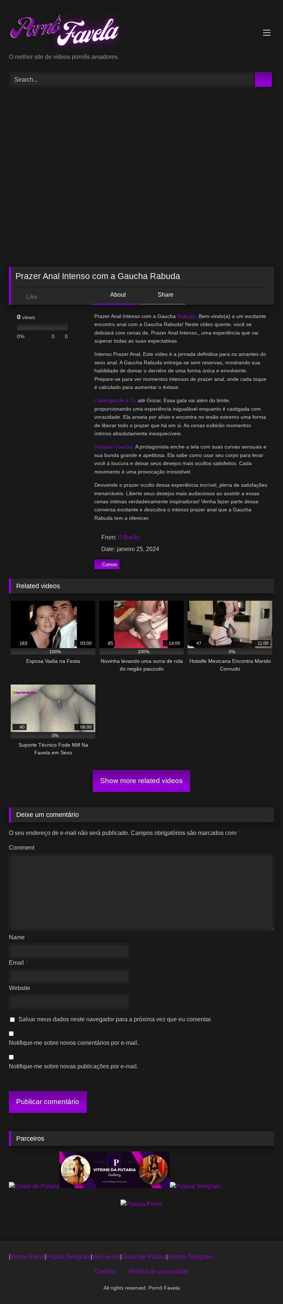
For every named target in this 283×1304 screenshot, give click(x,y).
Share (165, 295)
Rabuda (186, 316)
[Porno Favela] (141, 29)
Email (18, 963)
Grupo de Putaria (144, 1257)
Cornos (109, 564)
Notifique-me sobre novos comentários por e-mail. (74, 1043)
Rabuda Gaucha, (114, 447)
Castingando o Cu (115, 400)
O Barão (129, 537)
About (117, 295)
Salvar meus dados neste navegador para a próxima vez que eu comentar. (115, 1019)
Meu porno (106, 1257)
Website (19, 988)
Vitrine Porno (27, 1257)
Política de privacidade (158, 1271)
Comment (21, 847)
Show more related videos (141, 781)
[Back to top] (261, 1282)
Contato (105, 1271)
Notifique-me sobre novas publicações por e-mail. (73, 1066)
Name (18, 937)
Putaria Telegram (68, 1257)
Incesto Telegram (190, 1257)
